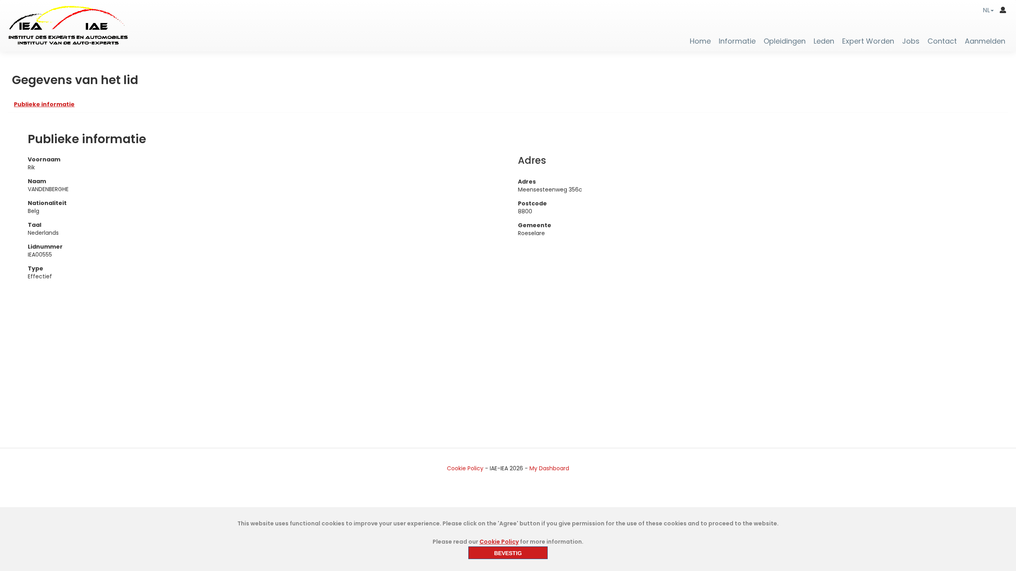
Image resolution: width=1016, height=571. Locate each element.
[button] (988, 10)
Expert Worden (868, 41)
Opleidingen (785, 41)
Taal (34, 225)
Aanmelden (985, 41)
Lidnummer (45, 247)
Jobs (911, 41)
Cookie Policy (465, 468)
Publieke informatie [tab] (44, 104)
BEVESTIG (508, 553)
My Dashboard (549, 468)
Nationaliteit (47, 203)
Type (35, 268)
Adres (527, 182)
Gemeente (534, 225)
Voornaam (44, 159)
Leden (824, 41)
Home (700, 41)
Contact (942, 41)
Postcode (532, 203)
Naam (37, 181)
